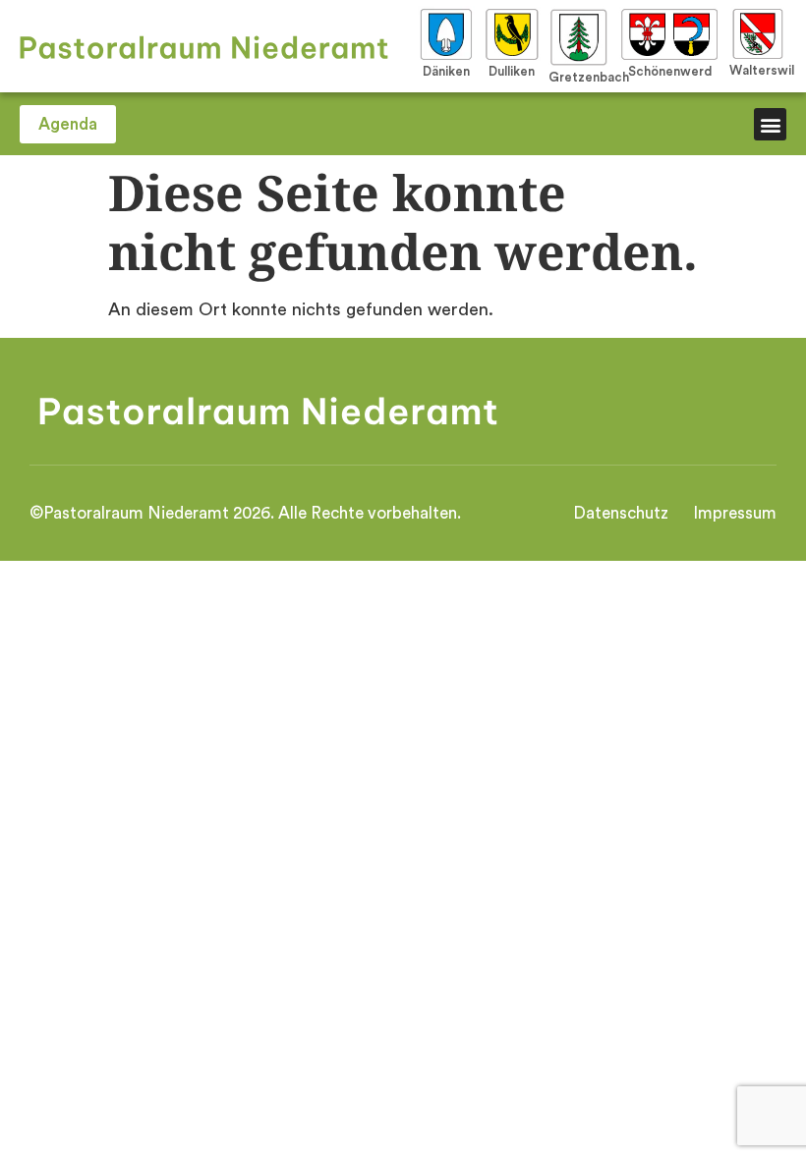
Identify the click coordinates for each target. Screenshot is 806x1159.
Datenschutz (620, 513)
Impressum (735, 513)
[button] (770, 124)
